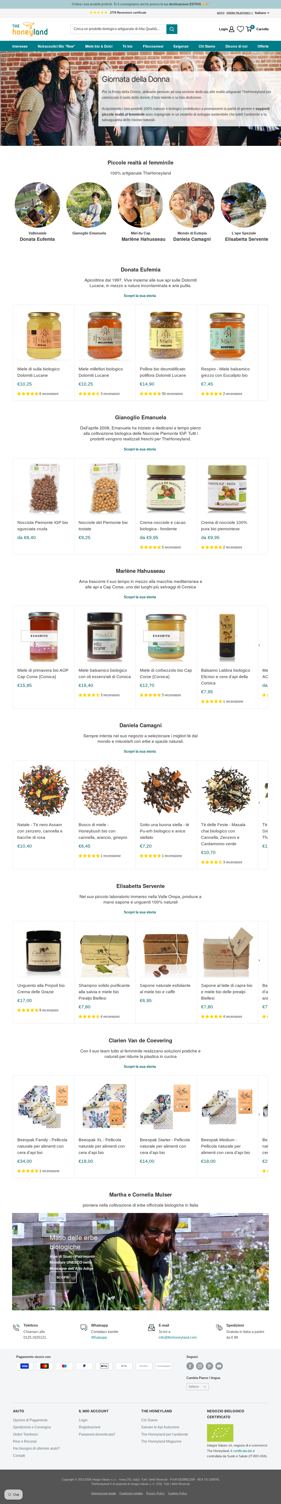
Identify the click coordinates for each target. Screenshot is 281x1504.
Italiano (194, 1386)
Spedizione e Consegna (32, 1427)
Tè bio (127, 46)
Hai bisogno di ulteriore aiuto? (36, 1448)
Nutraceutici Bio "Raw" (56, 46)
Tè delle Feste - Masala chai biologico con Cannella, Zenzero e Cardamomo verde (223, 834)
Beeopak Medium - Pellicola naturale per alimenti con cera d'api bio (225, 1146)
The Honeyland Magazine (161, 1441)
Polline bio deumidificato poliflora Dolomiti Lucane (163, 372)
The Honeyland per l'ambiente (164, 1434)
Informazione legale (103, 1493)
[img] (98, 13)
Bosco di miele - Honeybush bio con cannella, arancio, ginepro (103, 831)
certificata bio (242, 1451)
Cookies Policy (177, 1493)
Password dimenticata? (97, 1434)
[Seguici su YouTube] (219, 1366)
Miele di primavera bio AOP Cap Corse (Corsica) (42, 673)
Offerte (263, 46)
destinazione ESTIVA (185, 4)
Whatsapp (99, 1337)
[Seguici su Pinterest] (209, 1366)
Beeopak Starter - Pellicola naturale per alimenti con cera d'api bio (165, 1146)
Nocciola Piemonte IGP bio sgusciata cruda (42, 525)
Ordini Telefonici (238, 13)
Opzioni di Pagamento (30, 1420)
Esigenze (181, 46)
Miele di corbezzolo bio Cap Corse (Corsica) (166, 673)
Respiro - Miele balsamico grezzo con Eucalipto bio (225, 372)
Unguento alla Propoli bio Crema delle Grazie (41, 988)
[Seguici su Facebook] (190, 1366)
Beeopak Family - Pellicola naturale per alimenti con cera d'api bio (42, 1146)
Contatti (19, 1456)
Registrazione (90, 1427)
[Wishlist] (240, 29)
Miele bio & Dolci (98, 46)
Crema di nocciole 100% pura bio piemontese (224, 525)
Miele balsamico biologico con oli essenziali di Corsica (105, 673)
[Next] (263, 213)
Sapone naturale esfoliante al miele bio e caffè (165, 988)
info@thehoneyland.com (178, 1337)
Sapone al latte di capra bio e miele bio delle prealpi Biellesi (226, 991)
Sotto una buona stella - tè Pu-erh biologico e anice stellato (164, 831)
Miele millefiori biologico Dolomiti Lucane (101, 372)
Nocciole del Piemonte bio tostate (103, 525)
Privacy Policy (155, 1493)
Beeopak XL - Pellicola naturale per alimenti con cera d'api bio (102, 1146)
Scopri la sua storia (140, 296)
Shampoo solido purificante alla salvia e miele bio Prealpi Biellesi (104, 991)
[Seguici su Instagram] (200, 1366)
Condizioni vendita (131, 1493)
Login (83, 1420)
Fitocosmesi (153, 46)
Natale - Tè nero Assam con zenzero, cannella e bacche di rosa (40, 831)
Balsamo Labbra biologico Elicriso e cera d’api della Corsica (225, 676)
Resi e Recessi (25, 1441)
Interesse (20, 46)
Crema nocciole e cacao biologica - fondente (163, 525)
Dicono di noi (236, 46)
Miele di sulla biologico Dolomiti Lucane (38, 372)
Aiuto (221, 13)
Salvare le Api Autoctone (160, 1427)
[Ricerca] (171, 29)
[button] (28, 394)
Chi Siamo (207, 46)
